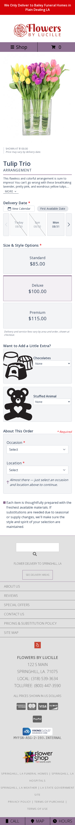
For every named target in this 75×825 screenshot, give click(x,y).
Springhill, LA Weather (19, 787)
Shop (21, 47)
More (9, 191)
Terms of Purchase (49, 801)
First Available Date (52, 208)
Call (13, 821)
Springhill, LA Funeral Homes (24, 773)
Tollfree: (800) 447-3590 (37, 685)
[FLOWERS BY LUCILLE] (38, 36)
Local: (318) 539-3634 (37, 678)
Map (39, 821)
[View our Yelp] (37, 647)
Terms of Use (37, 809)
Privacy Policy (19, 801)
